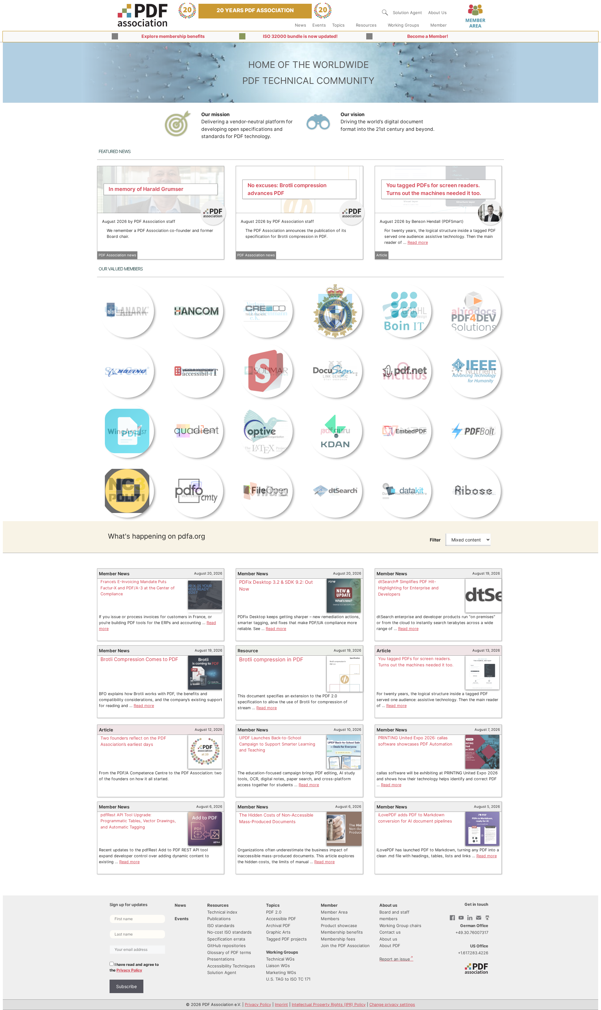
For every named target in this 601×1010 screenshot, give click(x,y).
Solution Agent (407, 12)
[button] (385, 12)
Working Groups (403, 25)
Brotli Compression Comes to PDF (139, 659)
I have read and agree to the (134, 967)
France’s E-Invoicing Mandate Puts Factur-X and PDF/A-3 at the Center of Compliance (137, 587)
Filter (435, 539)
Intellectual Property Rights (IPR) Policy (329, 1004)
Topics (338, 25)
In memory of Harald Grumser (146, 189)
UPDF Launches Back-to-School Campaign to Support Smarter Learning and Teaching (277, 743)
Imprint (281, 1004)
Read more (418, 242)
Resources (366, 25)
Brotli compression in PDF (271, 659)
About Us (437, 12)
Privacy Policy (129, 970)
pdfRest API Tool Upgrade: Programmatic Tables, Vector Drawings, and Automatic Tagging (138, 821)
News (300, 25)
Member (438, 25)
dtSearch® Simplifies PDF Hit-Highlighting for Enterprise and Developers (408, 587)
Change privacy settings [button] (392, 1004)
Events (319, 25)
